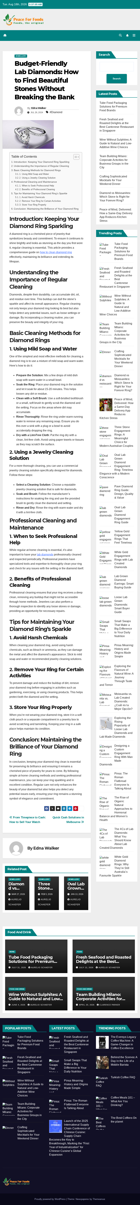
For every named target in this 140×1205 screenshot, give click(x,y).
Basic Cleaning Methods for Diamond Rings (37, 170)
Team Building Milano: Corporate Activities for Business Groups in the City (103, 998)
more (12, 952)
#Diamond (56, 112)
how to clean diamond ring (56, 252)
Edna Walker (38, 108)
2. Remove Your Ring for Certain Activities (40, 201)
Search (104, 55)
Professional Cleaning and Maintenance (35, 181)
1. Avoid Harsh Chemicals (32, 197)
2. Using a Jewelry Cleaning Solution (37, 178)
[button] (120, 35)
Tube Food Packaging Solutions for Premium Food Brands (113, 106)
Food (79, 952)
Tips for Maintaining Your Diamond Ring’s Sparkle (40, 193)
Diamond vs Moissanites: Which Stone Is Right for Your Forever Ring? (115, 197)
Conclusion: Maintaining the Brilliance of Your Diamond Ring (46, 208)
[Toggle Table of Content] (75, 157)
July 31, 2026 (19, 967)
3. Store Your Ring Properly (32, 204)
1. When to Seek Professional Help (36, 185)
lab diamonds (45, 554)
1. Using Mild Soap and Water (34, 174)
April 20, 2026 (87, 1005)
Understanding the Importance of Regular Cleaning (41, 166)
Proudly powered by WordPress (50, 1199)
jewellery (21, 56)
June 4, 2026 (19, 1005)
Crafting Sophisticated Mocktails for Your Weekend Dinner (113, 180)
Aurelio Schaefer (42, 967)
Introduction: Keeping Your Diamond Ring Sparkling (41, 162)
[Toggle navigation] (134, 35)
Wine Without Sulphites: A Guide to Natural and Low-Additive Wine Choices (116, 143)
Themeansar (99, 1199)
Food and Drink (17, 989)
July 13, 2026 (86, 967)
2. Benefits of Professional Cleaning (37, 189)
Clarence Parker (110, 1005)
